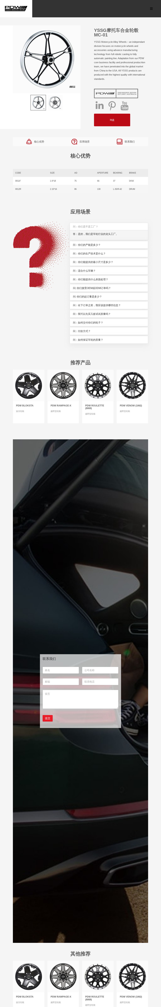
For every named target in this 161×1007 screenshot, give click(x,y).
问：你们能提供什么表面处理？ (90, 279)
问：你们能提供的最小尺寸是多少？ (93, 262)
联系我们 (130, 141)
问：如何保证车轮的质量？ (88, 339)
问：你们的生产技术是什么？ (89, 253)
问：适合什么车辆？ (84, 270)
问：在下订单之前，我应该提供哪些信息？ (97, 305)
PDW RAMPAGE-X (61, 405)
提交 (47, 718)
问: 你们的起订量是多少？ (87, 296)
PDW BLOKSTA (24, 405)
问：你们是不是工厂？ (85, 226)
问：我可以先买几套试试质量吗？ (92, 313)
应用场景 (85, 141)
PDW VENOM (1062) (131, 405)
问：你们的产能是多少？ (87, 244)
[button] (109, 226)
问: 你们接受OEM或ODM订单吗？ (92, 288)
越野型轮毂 (56, 411)
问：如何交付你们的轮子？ (88, 322)
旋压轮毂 (20, 411)
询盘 (112, 120)
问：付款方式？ (82, 331)
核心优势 (39, 141)
